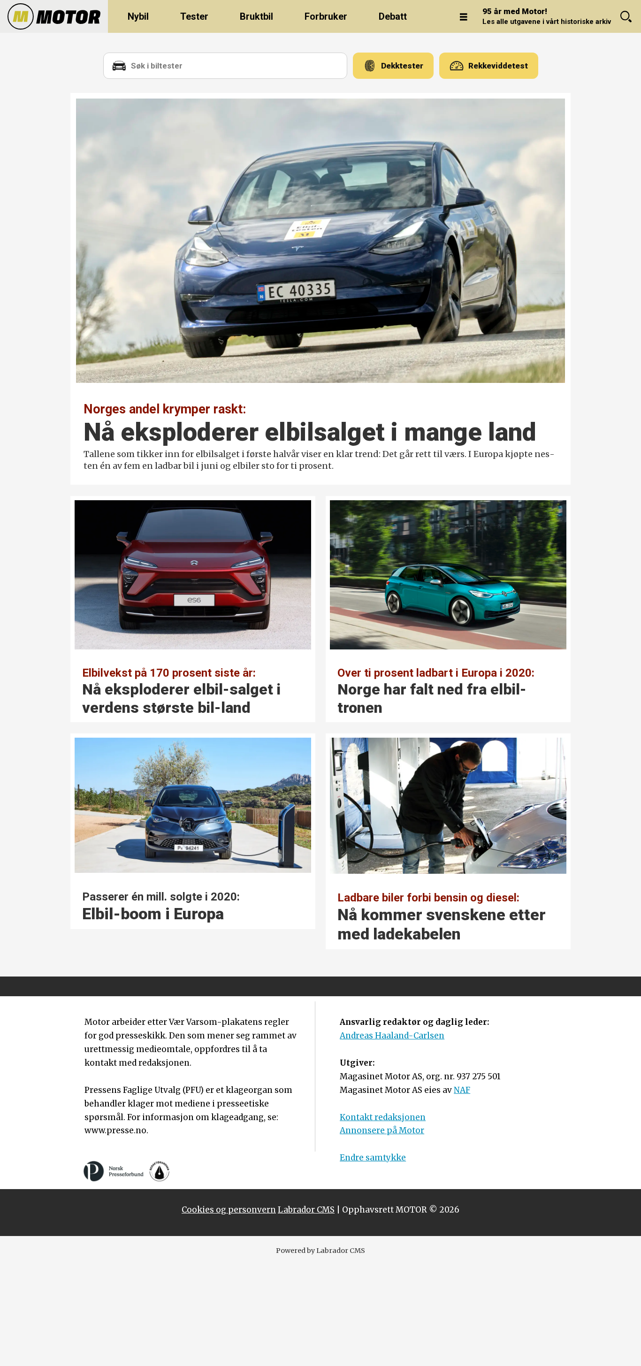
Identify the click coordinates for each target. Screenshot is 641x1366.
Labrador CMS (306, 1210)
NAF (462, 1090)
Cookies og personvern (229, 1210)
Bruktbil (256, 16)
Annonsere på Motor (382, 1130)
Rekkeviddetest (498, 65)
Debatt (393, 16)
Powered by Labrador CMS (320, 1250)
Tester (194, 16)
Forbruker (326, 16)
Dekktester (402, 65)
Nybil (138, 16)
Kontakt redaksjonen (383, 1117)
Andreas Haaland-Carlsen (392, 1035)
